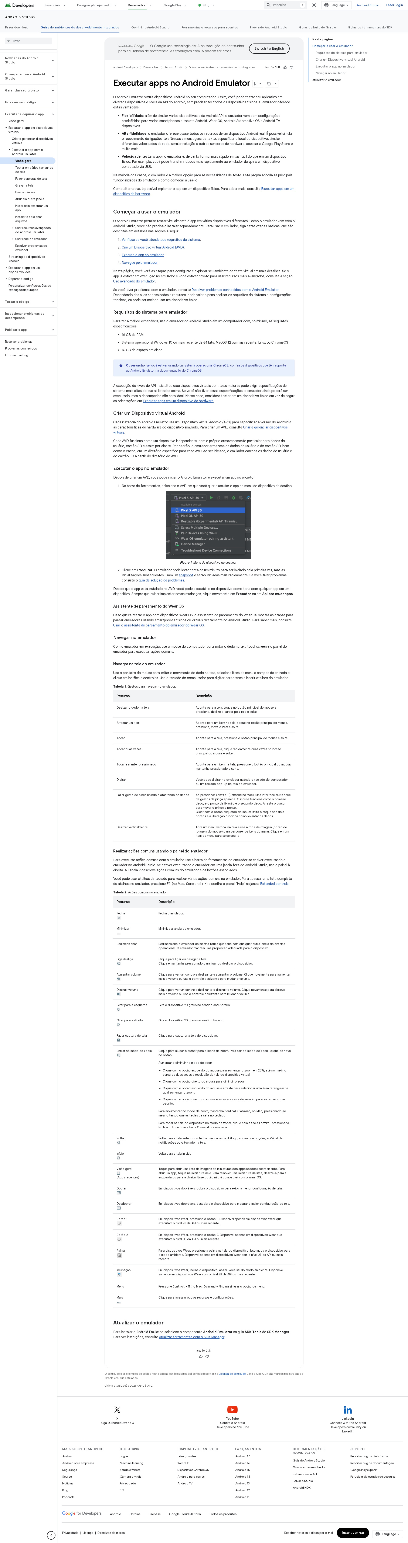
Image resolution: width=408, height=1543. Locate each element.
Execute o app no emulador (143, 255)
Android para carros (190, 1476)
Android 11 (242, 1497)
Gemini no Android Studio (150, 27)
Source (67, 1476)
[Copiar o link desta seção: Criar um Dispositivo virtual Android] (189, 413)
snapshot (186, 575)
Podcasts (68, 1497)
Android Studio (368, 5)
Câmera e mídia (131, 1476)
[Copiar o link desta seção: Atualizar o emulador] (168, 1323)
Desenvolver (137, 5)
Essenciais (52, 5)
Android (67, 1456)
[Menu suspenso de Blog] (215, 5)
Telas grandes (186, 1456)
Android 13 (242, 1483)
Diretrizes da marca (111, 1533)
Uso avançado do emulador (134, 281)
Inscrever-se (353, 1533)
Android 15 (242, 1470)
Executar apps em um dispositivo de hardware (178, 401)
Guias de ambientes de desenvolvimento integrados (80, 27)
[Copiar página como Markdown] (269, 83)
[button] (25, 60)
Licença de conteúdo (232, 1374)
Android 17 (242, 1456)
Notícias (67, 1483)
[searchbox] (28, 41)
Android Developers (125, 67)
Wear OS (183, 1463)
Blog (206, 5)
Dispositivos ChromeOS (193, 1470)
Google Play (172, 5)
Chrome (135, 1514)
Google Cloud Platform (185, 1514)
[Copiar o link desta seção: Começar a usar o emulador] (185, 212)
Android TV (185, 1483)
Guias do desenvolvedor (309, 1467)
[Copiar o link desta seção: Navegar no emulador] (160, 637)
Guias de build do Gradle (317, 27)
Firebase (155, 1514)
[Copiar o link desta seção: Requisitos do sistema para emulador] (191, 312)
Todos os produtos (223, 1514)
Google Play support (363, 1470)
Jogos (124, 1456)
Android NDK (301, 1488)
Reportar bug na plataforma (369, 1456)
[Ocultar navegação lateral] (51, 1535)
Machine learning (131, 1463)
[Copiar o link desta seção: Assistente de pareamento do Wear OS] (188, 606)
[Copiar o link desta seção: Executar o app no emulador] (173, 468)
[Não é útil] (291, 67)
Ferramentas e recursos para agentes (209, 27)
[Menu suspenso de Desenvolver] (153, 5)
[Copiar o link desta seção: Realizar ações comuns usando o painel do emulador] (212, 851)
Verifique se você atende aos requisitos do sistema (161, 240)
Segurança (69, 1470)
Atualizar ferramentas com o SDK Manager (191, 1337)
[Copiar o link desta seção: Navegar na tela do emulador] (169, 664)
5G (122, 1490)
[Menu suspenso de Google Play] (187, 5)
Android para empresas (78, 1463)
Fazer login (394, 5)
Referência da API (305, 1474)
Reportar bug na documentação (372, 1463)
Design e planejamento (94, 5)
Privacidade (128, 1483)
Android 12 (242, 1490)
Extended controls (274, 884)
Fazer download (17, 27)
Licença (88, 1533)
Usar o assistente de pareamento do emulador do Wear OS (158, 625)
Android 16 (242, 1463)
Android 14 (242, 1476)
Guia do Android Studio (309, 1460)
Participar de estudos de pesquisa (372, 1476)
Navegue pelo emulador (139, 263)
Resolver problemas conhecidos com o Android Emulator (235, 290)
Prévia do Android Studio (268, 27)
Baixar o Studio (303, 1481)
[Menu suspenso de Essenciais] (66, 5)
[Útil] (285, 67)
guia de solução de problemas (161, 580)
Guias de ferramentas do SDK (370, 27)
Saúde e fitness (130, 1470)
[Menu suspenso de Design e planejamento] (117, 5)
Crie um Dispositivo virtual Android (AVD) (153, 247)
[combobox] (285, 5)
